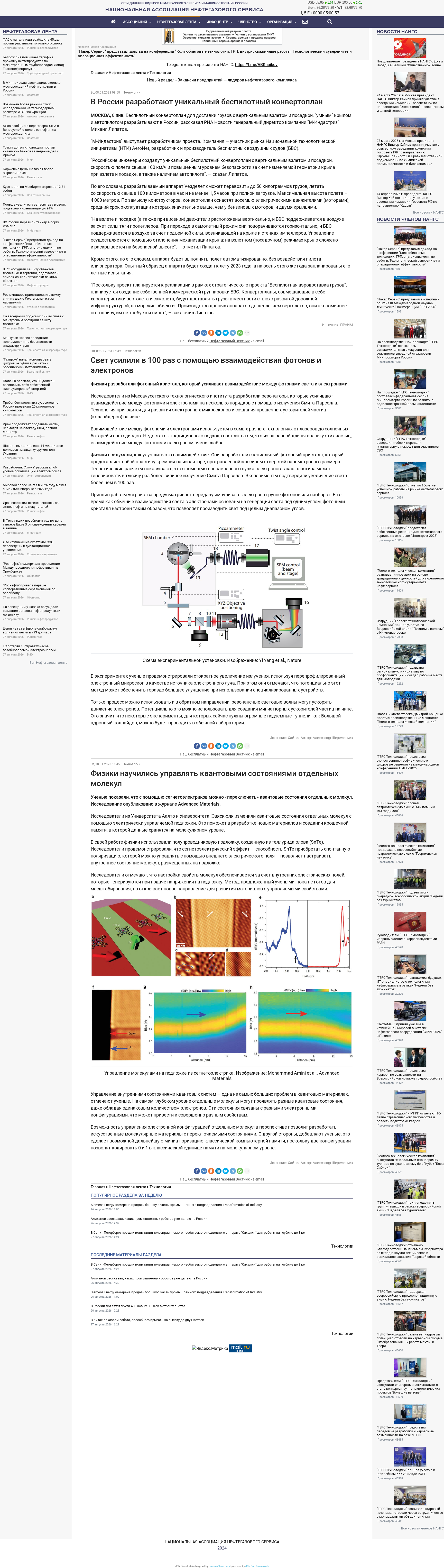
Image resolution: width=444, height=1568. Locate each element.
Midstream (34, 230)
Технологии (160, 72)
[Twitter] (226, 333)
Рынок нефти (35, 436)
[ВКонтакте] (204, 333)
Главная (98, 72)
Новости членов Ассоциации (46, 260)
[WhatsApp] (240, 333)
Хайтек (294, 738)
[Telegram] (233, 333)
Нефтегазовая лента (127, 72)
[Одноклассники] (211, 333)
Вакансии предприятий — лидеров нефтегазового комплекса (237, 80)
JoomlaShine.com (219, 1566)
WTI (340, 8)
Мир (30, 159)
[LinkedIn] (218, 333)
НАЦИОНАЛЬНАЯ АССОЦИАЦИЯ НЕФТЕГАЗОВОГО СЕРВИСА (222, 1541)
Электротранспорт (39, 475)
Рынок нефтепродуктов (42, 48)
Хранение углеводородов (43, 213)
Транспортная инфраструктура (47, 328)
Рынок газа (34, 177)
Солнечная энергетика (42, 554)
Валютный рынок (38, 195)
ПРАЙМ (346, 325)
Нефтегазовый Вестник (229, 341)
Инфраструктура (38, 285)
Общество (33, 576)
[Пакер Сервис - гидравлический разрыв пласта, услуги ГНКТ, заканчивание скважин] (222, 35)
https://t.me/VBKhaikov (256, 64)
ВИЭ (30, 393)
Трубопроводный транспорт (45, 73)
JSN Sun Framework (257, 1566)
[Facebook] (197, 333)
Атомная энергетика (40, 116)
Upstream (33, 95)
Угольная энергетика (41, 307)
